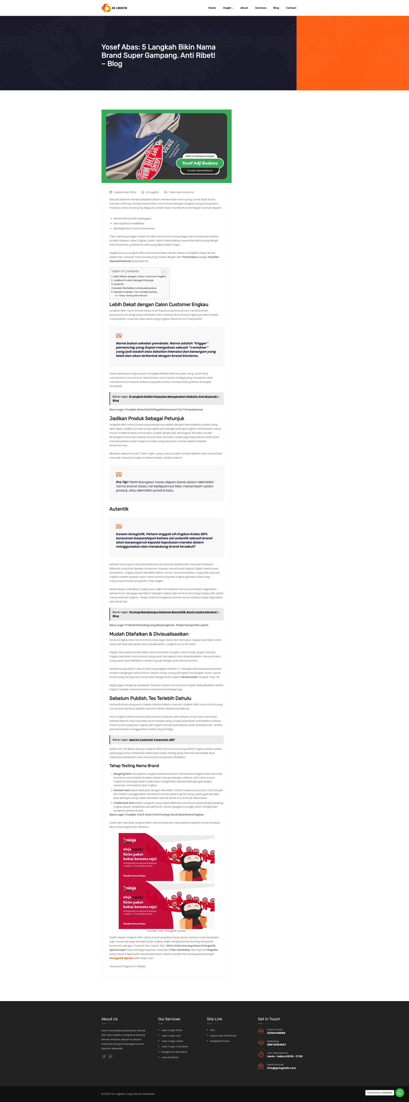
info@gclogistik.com (281, 1068)
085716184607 (276, 1045)
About (244, 7)
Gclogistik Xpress (121, 958)
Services (260, 7)
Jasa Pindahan (170, 1057)
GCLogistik (152, 192)
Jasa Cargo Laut (171, 1035)
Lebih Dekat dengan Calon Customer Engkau (139, 276)
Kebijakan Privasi (219, 1041)
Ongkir (227, 7)
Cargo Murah (133, 1094)
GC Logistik (118, 1094)
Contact (291, 7)
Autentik (119, 284)
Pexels (141, 966)
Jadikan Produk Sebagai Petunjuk (134, 280)
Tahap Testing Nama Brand (132, 295)
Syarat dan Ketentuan (223, 1035)
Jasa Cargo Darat (172, 1030)
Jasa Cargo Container (174, 1046)
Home (212, 7)
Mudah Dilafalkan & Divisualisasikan (135, 288)
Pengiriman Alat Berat (174, 1052)
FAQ (212, 1030)
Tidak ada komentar (181, 192)
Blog (276, 7)
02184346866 (276, 1033)
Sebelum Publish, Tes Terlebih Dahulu (135, 292)
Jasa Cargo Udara (172, 1041)
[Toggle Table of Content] (162, 272)
